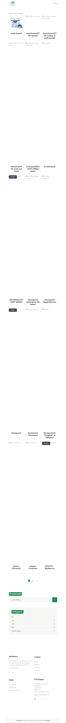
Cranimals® (49, 166)
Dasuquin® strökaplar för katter (33, 302)
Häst (12, 620)
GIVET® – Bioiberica (49, 567)
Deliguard (16, 433)
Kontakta (36, 670)
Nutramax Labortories (15, 690)
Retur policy (12, 684)
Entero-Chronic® (16, 567)
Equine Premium (33, 567)
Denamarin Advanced (33, 434)
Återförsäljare (13, 687)
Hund (12, 624)
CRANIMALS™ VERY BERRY (16, 301)
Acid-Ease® (16, 33)
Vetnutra (19, 720)
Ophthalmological (16, 631)
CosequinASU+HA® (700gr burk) (33, 168)
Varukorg (36, 664)
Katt (12, 627)
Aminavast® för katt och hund (16, 168)
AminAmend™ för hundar (33, 34)
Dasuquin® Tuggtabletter (49, 301)
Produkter (37, 667)
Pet (12, 617)
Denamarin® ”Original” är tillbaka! (50, 435)
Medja (48, 720)
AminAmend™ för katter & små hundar (49, 35)
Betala (36, 661)
